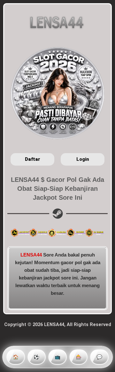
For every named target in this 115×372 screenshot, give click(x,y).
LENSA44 (31, 254)
